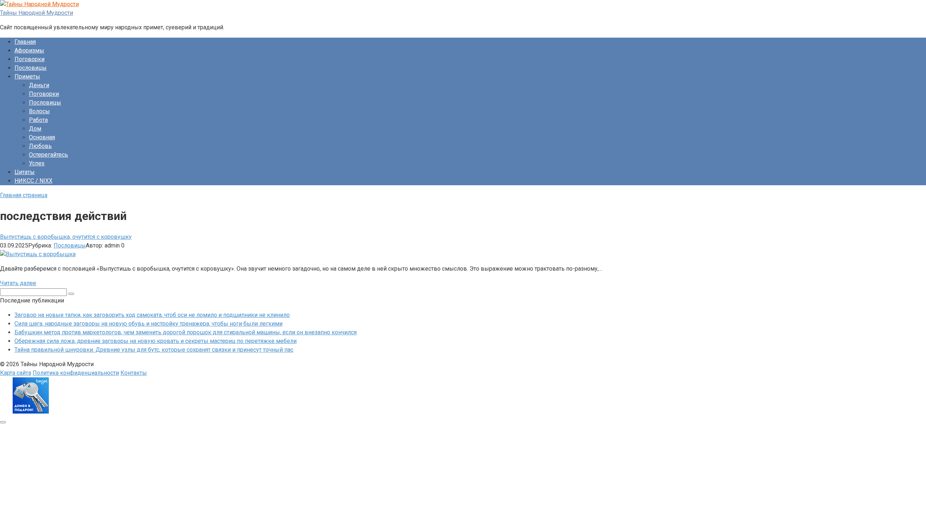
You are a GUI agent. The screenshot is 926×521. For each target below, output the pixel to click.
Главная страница (23, 195)
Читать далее (18, 283)
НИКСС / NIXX (33, 180)
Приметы (27, 76)
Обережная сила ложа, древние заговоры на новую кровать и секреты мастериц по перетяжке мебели (155, 341)
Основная (42, 137)
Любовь (40, 146)
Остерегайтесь (48, 154)
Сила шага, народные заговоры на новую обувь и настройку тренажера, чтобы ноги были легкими (148, 323)
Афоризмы (29, 50)
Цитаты (24, 172)
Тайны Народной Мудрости (36, 12)
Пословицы (30, 67)
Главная (25, 41)
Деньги (39, 85)
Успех (36, 163)
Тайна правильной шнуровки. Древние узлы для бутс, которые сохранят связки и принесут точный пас (153, 349)
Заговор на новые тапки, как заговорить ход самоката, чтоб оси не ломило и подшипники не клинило (152, 315)
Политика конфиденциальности (76, 372)
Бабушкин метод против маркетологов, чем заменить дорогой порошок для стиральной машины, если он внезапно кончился (185, 332)
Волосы (39, 111)
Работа (38, 120)
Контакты (133, 372)
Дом (35, 128)
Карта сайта (15, 372)
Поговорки (29, 59)
